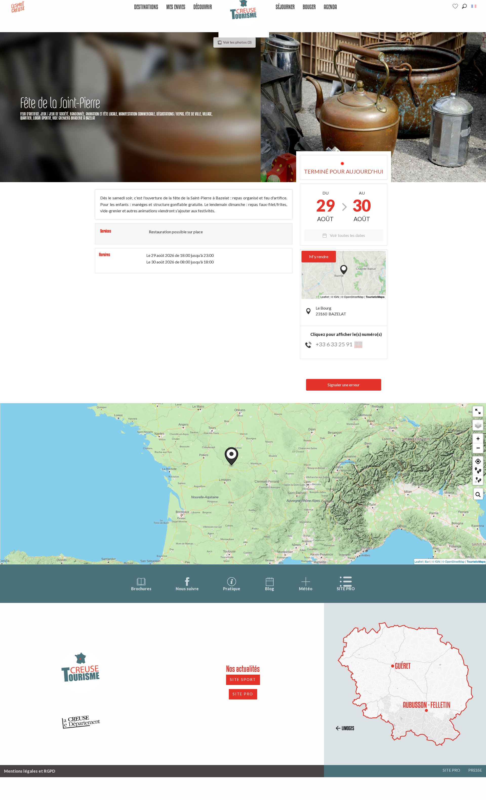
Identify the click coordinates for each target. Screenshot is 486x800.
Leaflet (418, 561)
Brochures (141, 588)
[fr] (474, 6)
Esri (427, 561)
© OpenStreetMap (453, 561)
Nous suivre (187, 588)
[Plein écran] (477, 411)
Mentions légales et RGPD (29, 771)
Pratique (231, 588)
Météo (305, 588)
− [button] (478, 447)
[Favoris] (456, 6)
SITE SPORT (243, 679)
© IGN (436, 561)
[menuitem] (146, 7)
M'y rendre (318, 256)
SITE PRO (346, 588)
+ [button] (478, 438)
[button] (464, 6)
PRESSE (475, 770)
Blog (269, 588)
